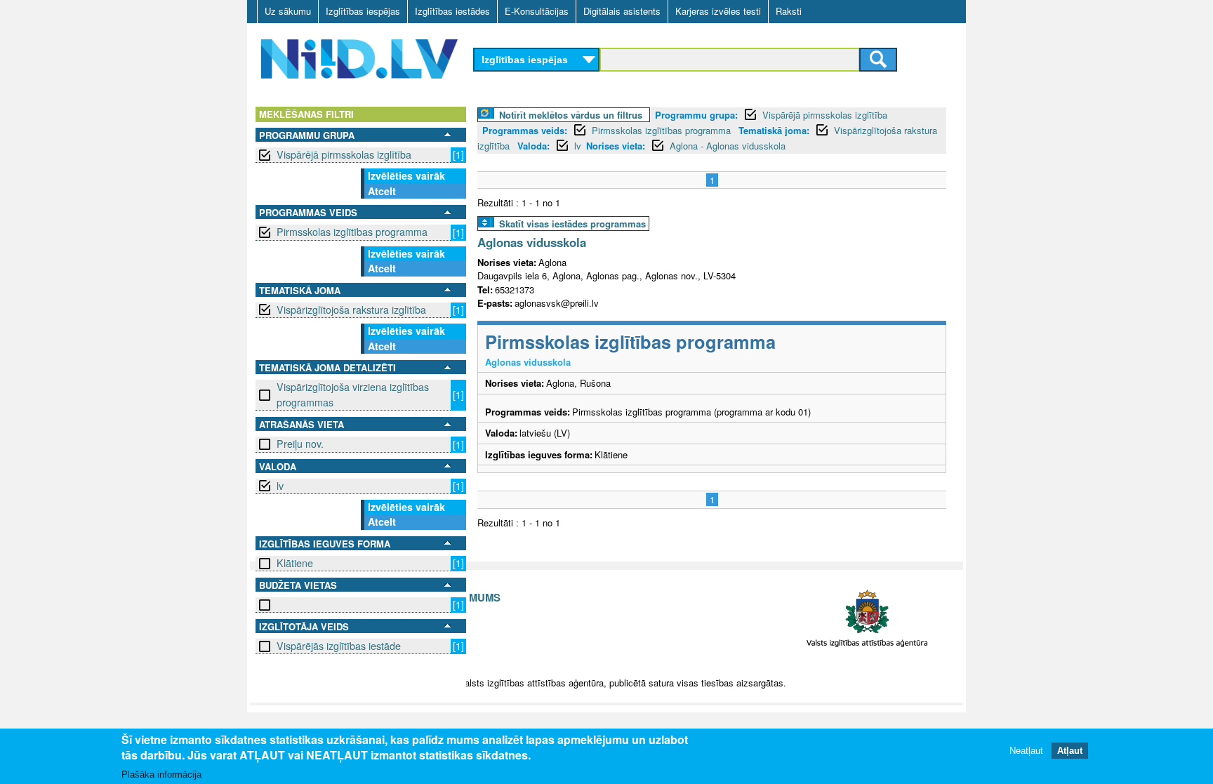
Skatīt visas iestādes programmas (572, 223)
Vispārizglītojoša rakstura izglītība (351, 310)
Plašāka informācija (161, 774)
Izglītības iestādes (452, 11)
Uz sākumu (288, 11)
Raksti (789, 11)
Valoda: (533, 145)
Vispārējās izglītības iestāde (339, 646)
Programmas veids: (524, 130)
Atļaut (1069, 750)
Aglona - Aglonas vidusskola (728, 145)
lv (280, 486)
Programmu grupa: (696, 114)
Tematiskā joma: (773, 130)
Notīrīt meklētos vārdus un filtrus (570, 114)
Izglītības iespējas (363, 11)
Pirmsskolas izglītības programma (352, 232)
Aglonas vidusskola (531, 242)
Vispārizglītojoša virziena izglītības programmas (353, 394)
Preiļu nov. (300, 444)
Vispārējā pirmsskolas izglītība (344, 154)
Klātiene (295, 563)
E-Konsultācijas (537, 11)
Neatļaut (1026, 750)
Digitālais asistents (622, 11)
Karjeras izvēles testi (718, 11)
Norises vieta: (615, 145)
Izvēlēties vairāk (406, 175)
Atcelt (382, 191)
